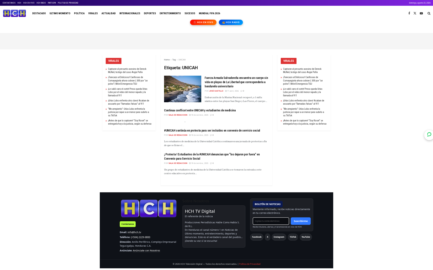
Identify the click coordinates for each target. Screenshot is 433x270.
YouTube (306, 236)
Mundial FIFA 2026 (209, 13)
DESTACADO (39, 13)
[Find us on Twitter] (414, 13)
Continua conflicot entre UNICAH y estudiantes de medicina (200, 110)
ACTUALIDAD (108, 13)
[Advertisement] (216, 40)
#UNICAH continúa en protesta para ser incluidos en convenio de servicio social (212, 130)
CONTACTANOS (9, 3)
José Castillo (216, 91)
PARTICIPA (52, 3)
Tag (174, 60)
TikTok (293, 236)
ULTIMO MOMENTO (60, 13)
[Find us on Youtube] (421, 13)
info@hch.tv (134, 232)
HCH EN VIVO (29, 3)
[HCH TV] (149, 208)
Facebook (256, 236)
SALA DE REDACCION (177, 115)
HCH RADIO (41, 3)
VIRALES (93, 13)
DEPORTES (150, 13)
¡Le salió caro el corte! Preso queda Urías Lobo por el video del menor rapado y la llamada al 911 (127, 92)
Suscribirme (301, 221)
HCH (19, 3)
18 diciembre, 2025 (199, 115)
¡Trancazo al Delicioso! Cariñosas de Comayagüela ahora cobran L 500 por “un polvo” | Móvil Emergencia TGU (128, 80)
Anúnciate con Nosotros (146, 250)
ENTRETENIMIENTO (170, 13)
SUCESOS (190, 13)
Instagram (279, 236)
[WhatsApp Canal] (429, 135)
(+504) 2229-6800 (140, 237)
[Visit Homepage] (14, 13)
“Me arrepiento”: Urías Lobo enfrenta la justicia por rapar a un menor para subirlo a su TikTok (128, 112)
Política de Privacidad (249, 263)
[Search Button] (429, 13)
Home (167, 60)
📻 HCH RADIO (231, 22)
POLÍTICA (79, 13)
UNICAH (182, 60)
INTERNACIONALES (129, 13)
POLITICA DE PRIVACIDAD (68, 3)
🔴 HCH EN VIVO (203, 22)
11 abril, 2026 (233, 91)
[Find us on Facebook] (409, 13)
